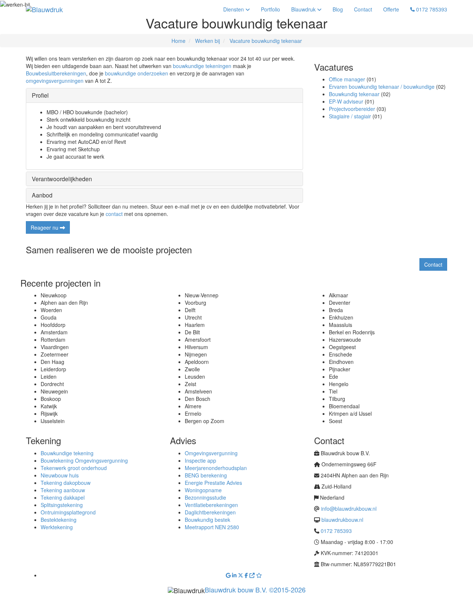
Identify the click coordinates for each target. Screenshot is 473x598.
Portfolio (270, 9)
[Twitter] (241, 575)
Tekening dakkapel (63, 497)
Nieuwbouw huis (60, 475)
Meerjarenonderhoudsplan (216, 468)
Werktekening (57, 527)
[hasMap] (229, 575)
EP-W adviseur (346, 101)
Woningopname (203, 490)
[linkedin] (235, 575)
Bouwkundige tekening (67, 453)
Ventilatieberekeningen (211, 505)
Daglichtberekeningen (210, 512)
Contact (363, 9)
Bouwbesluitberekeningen (56, 73)
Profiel (40, 95)
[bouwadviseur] (252, 575)
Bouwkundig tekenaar (354, 94)
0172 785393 (431, 9)
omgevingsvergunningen (55, 80)
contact (114, 213)
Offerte (391, 9)
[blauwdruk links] (259, 575)
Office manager (347, 79)
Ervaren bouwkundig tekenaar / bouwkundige (382, 86)
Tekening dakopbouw (66, 482)
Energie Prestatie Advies (213, 482)
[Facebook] (247, 575)
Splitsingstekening (62, 505)
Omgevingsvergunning (211, 453)
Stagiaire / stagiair (350, 116)
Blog (338, 9)
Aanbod (42, 195)
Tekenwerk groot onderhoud (74, 468)
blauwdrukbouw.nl (342, 519)
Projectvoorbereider (352, 108)
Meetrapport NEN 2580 (212, 527)
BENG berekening (206, 475)
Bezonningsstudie (205, 497)
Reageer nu (45, 227)
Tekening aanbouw (63, 490)
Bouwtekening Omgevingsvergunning (84, 460)
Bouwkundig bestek (207, 519)
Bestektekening (58, 519)
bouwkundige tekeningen (202, 66)
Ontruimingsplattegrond (68, 512)
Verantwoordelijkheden (62, 179)
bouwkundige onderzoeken (136, 73)
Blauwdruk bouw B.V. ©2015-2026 (255, 589)
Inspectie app (200, 460)
